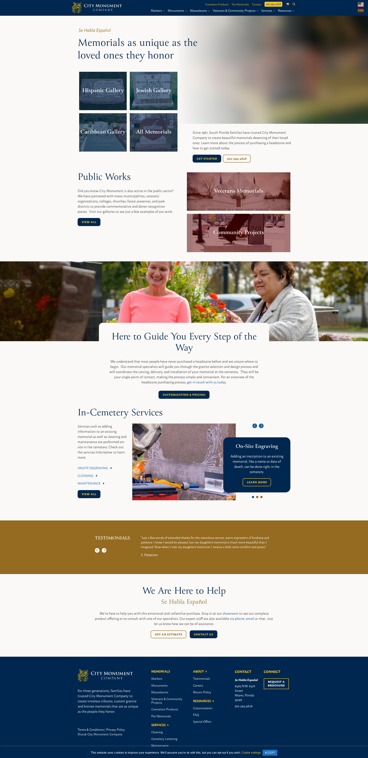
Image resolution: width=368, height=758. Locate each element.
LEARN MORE (257, 482)
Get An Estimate (168, 634)
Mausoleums (199, 10)
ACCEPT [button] (270, 752)
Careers (198, 685)
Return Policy (202, 691)
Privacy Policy (115, 729)
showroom (230, 613)
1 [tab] (253, 497)
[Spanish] (361, 10)
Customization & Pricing (184, 394)
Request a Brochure (277, 683)
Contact (256, 4)
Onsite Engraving (94, 467)
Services (267, 10)
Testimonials (201, 678)
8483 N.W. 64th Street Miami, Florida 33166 (245, 692)
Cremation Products (217, 4)
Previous (254, 426)
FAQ (196, 714)
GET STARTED (207, 158)
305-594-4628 (273, 4)
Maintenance (90, 483)
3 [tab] (261, 497)
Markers (157, 10)
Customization (202, 707)
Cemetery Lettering (164, 738)
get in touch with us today (206, 382)
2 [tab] (257, 497)
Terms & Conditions (91, 729)
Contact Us (203, 634)
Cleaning (87, 475)
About (198, 671)
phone (239, 618)
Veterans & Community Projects (234, 10)
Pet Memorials (240, 4)
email (250, 618)
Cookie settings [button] (251, 752)
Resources (285, 10)
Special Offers (202, 721)
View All (89, 222)
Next (261, 426)
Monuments (176, 10)
